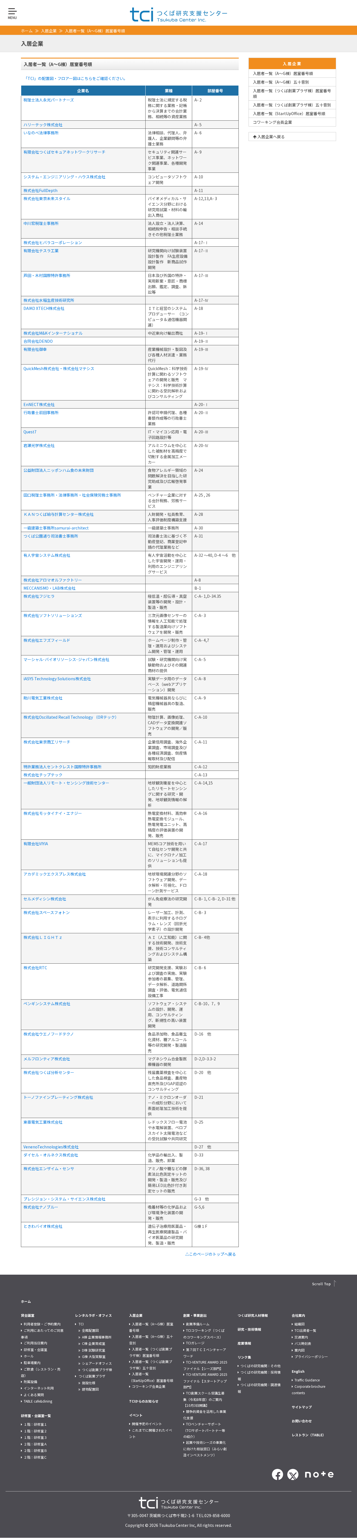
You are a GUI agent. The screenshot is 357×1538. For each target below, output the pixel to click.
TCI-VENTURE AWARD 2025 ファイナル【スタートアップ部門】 (205, 1380)
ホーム (27, 30)
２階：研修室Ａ (35, 1444)
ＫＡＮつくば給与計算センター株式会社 (58, 514)
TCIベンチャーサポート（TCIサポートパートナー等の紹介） (204, 1430)
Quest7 (30, 431)
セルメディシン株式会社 (44, 899)
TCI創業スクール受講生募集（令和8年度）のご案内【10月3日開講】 (204, 1399)
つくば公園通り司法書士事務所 (50, 536)
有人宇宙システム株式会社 (46, 555)
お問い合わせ (302, 1420)
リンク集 (244, 1357)
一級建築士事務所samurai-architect (56, 528)
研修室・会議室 (35, 1349)
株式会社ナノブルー (40, 1207)
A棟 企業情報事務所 (97, 1337)
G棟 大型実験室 (93, 1356)
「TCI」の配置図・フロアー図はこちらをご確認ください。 (75, 78)
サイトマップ (302, 1407)
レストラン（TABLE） (309, 1434)
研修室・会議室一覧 (36, 1415)
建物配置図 (90, 1389)
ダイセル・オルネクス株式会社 (50, 1155)
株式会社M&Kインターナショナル (53, 333)
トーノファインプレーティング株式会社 (58, 1097)
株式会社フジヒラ (39, 596)
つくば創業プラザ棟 (97, 1369)
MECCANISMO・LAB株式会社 (49, 588)
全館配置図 (90, 1330)
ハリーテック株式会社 (42, 124)
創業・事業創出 (195, 1315)
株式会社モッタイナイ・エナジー (52, 813)
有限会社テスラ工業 (41, 250)
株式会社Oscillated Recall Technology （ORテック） (71, 717)
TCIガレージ (195, 1342)
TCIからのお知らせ (143, 1401)
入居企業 (49, 30)
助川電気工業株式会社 (42, 698)
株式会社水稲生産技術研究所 (48, 300)
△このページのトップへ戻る (210, 1254)
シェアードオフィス (97, 1363)
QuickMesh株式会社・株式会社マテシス (58, 368)
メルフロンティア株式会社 (46, 1058)
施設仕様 (88, 1382)
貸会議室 (27, 1315)
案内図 (300, 1350)
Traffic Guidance (307, 1379)
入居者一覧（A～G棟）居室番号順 (283, 73)
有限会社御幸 (35, 349)
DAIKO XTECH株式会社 (43, 308)
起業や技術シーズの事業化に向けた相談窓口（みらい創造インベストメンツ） (205, 1448)
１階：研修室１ (35, 1424)
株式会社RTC (35, 967)
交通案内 (301, 1337)
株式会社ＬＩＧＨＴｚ (42, 937)
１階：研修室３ (35, 1437)
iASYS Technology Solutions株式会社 (57, 678)
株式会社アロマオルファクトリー (52, 580)
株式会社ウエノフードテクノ (48, 1034)
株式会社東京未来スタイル (46, 198)
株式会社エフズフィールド (46, 640)
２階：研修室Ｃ (35, 1457)
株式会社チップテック (42, 774)
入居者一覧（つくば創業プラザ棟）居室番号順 (292, 93)
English (298, 1371)
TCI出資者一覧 (305, 1330)
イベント (136, 1415)
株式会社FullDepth (40, 190)
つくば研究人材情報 (253, 1315)
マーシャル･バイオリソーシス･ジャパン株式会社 (66, 659)
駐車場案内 (32, 1362)
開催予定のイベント (147, 1423)
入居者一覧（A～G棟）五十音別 (281, 82)
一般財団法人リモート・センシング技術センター (66, 783)
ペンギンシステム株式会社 (46, 1003)
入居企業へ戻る (271, 136)
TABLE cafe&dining (38, 1401)
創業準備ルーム (197, 1323)
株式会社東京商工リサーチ (46, 742)
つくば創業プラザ (92, 1376)
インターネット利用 (39, 1388)
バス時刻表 (303, 1343)
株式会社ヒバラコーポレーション (52, 242)
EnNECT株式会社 (39, 404)
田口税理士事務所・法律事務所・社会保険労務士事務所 (72, 495)
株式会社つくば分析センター (48, 1072)
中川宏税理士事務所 (41, 223)
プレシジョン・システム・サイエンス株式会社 (64, 1199)
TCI (81, 1323)
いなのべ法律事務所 (41, 132)
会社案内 (298, 1315)
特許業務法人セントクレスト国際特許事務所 (62, 766)
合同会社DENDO (38, 341)
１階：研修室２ (35, 1430)
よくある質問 (34, 1394)
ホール (29, 1356)
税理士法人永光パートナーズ (48, 100)
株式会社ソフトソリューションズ (52, 615)
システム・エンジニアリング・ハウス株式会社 (64, 176)
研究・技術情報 (249, 1329)
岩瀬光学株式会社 (39, 445)
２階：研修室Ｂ (35, 1450)
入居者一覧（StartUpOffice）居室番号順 (289, 113)
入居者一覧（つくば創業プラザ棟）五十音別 (292, 105)
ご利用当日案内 (35, 1342)
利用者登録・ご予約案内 (42, 1323)
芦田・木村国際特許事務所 (46, 275)
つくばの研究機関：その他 (260, 1365)
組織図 (300, 1323)
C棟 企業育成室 (93, 1343)
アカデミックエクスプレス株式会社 (54, 874)
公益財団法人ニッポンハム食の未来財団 (58, 470)
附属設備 (30, 1381)
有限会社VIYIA (35, 843)
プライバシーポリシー (311, 1356)
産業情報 (244, 1343)
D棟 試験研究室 (93, 1350)
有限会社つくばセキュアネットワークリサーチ (64, 152)
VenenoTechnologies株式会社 (51, 1147)
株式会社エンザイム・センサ (48, 1168)
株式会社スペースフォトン (46, 912)
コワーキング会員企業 (272, 122)
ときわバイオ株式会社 (42, 1226)
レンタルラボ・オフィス (93, 1315)
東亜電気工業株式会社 (42, 1122)
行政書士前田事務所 (41, 412)
